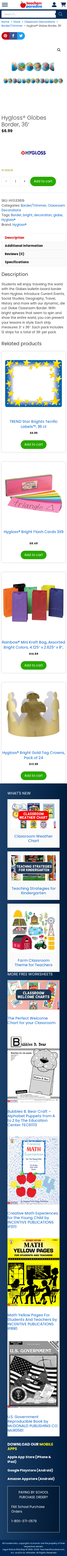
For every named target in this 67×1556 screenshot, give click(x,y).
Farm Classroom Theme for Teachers (33, 963)
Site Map (21, 1549)
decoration (43, 215)
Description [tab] (14, 237)
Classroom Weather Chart (33, 838)
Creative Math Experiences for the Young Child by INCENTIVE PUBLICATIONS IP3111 (32, 1220)
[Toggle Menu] (5, 4)
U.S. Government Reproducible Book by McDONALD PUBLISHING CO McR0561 (32, 1424)
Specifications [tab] (17, 262)
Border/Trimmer (33, 205)
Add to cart (43, 181)
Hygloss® (8, 220)
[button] (59, 50)
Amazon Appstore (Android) (31, 1479)
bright (27, 215)
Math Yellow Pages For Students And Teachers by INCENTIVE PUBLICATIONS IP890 (32, 1322)
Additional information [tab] (24, 245)
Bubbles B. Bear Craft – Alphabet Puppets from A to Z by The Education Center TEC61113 (31, 1118)
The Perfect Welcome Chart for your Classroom (31, 1020)
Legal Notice (8, 1549)
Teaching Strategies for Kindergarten (34, 891)
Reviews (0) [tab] (14, 254)
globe (57, 215)
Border (16, 215)
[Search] (60, 14)
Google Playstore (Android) (30, 1470)
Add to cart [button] (33, 444)
